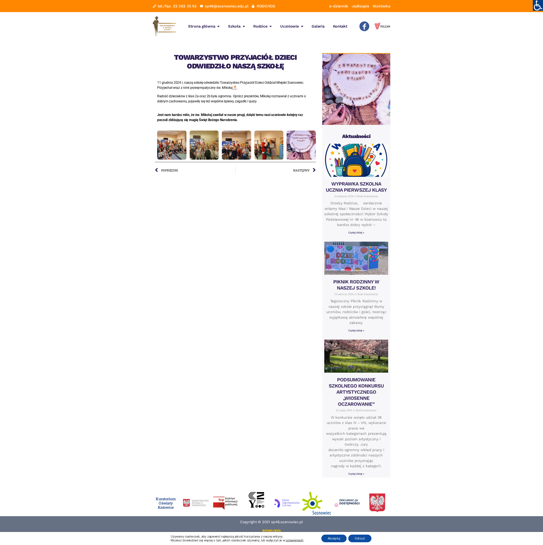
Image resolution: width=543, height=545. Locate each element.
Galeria (318, 26)
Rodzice (260, 26)
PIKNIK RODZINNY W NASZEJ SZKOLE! (356, 285)
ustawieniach (294, 540)
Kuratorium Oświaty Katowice (166, 503)
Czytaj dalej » (356, 232)
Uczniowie (289, 26)
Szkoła (234, 26)
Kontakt (340, 26)
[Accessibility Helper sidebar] (538, 5)
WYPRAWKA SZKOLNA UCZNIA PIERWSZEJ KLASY (356, 187)
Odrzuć (360, 538)
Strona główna (201, 26)
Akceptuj (334, 538)
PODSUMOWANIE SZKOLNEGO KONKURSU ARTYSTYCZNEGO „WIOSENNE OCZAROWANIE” (356, 392)
